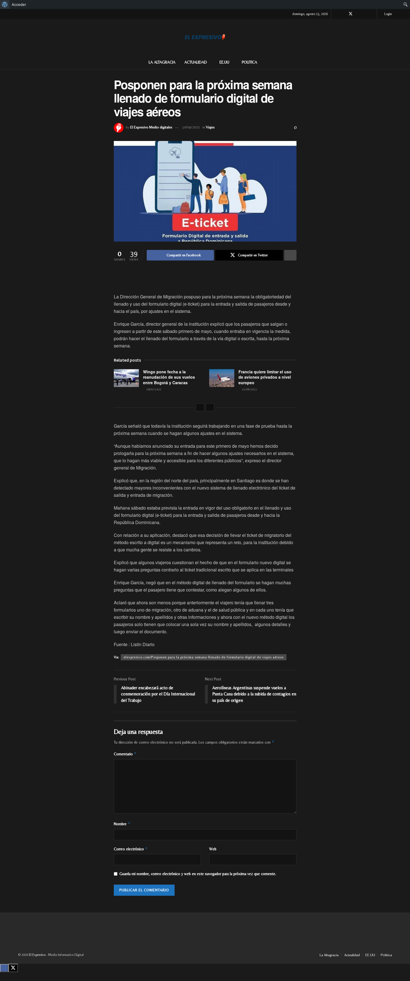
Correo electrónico (131, 848)
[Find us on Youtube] (364, 14)
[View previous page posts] (200, 407)
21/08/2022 (249, 389)
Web (212, 849)
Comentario (125, 753)
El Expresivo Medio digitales (151, 127)
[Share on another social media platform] (290, 255)
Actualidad (195, 62)
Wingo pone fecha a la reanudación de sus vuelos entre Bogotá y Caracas (169, 377)
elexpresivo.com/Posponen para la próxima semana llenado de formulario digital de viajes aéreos (204, 657)
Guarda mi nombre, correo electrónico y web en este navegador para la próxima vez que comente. (197, 874)
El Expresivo (37, 955)
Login (388, 14)
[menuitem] (5, 4)
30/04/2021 (191, 127)
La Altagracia (162, 62)
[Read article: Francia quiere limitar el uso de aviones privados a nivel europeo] (221, 378)
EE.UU (224, 62)
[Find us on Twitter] (351, 14)
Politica (249, 62)
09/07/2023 (153, 389)
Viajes (210, 127)
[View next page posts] (210, 407)
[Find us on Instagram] (358, 14)
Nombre (122, 823)
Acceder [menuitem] (19, 4)
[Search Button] (390, 62)
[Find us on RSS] (371, 14)
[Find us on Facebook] (343, 14)
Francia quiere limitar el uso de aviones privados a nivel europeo (264, 377)
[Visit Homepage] (205, 37)
